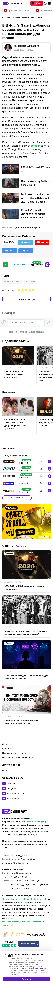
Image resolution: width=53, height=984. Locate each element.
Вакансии (6, 749)
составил (34, 145)
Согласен (26, 979)
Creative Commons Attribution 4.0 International (24, 899)
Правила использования (14, 753)
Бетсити (30, 281)
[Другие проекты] (12, 3)
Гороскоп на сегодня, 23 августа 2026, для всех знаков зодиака (26, 677)
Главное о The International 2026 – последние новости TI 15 (22, 722)
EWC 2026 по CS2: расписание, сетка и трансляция (14, 375)
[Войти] (45, 3)
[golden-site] (17, 934)
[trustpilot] (9, 944)
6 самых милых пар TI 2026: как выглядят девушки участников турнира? (15, 424)
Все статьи (21, 546)
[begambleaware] (28, 944)
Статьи (8, 546)
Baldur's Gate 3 (12, 281)
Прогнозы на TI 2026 (18, 10)
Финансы (6, 771)
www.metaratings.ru (36, 821)
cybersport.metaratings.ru (27, 227)
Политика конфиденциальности (17, 757)
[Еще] (49, 3)
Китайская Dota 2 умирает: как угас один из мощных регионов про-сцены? (25, 632)
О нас (5, 744)
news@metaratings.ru (21, 873)
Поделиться (24, 299)
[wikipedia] (36, 934)
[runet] (5, 934)
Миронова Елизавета (26, 46)
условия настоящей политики (30, 968)
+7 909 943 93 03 (19, 877)
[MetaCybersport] (14, 811)
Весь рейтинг (17, 498)
